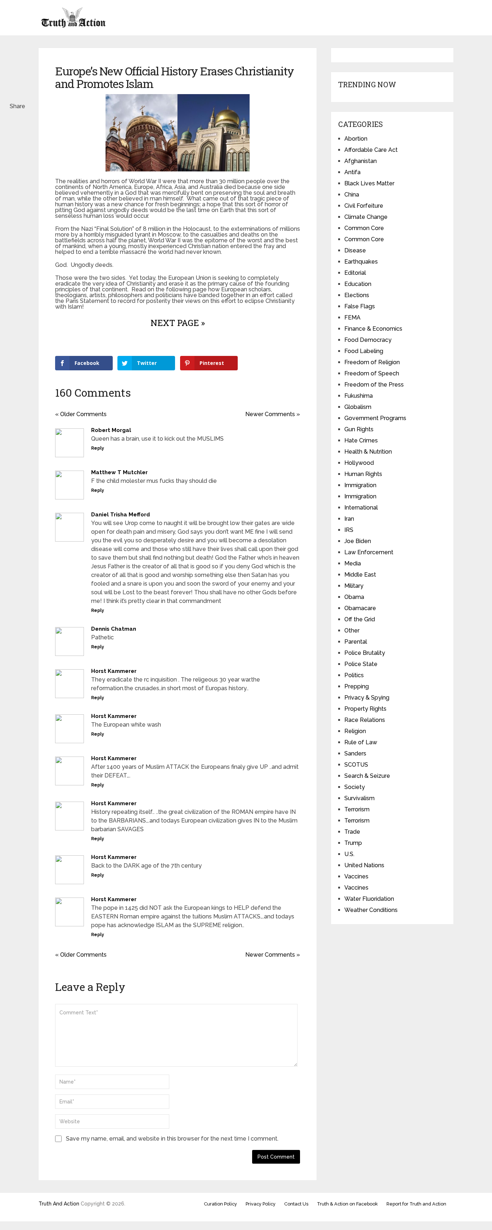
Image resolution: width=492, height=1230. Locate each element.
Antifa (352, 172)
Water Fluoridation (369, 898)
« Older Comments (81, 414)
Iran (349, 518)
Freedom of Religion (372, 362)
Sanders (355, 753)
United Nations (364, 865)
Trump (353, 842)
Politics (354, 675)
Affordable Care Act (371, 149)
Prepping (356, 686)
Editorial (355, 272)
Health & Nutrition (368, 451)
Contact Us (296, 1204)
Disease (355, 250)
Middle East (360, 574)
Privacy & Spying (366, 697)
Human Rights (363, 474)
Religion (355, 731)
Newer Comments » (272, 414)
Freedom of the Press (374, 384)
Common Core (364, 228)
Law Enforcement (368, 552)
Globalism (357, 407)
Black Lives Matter (369, 183)
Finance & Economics (373, 328)
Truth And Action (59, 1204)
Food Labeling (363, 351)
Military (353, 585)
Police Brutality (364, 652)
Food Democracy (368, 339)
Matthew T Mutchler (119, 472)
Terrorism (357, 809)
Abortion (355, 138)
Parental (355, 641)
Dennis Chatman (113, 629)
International (361, 507)
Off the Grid (359, 619)
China (351, 194)
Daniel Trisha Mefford (120, 514)
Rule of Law (360, 742)
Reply (97, 448)
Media (352, 563)
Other (351, 630)
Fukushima (358, 395)
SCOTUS (356, 764)
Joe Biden (357, 541)
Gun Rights (359, 429)
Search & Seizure (367, 775)
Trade (352, 831)
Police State (360, 664)
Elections (356, 295)
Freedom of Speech (371, 373)
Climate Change (366, 216)
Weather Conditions (371, 910)
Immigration (360, 485)
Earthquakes (361, 261)
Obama (354, 597)
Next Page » (178, 323)
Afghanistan (360, 161)
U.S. (349, 854)
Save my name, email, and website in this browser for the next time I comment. (172, 1138)
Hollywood (359, 462)
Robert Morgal (111, 430)
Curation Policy (220, 1204)
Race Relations (364, 720)
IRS (348, 529)
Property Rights (365, 708)
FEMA (352, 317)
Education (357, 284)
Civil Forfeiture (363, 205)
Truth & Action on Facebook (347, 1204)
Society (354, 787)
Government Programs (375, 418)
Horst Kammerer (114, 671)
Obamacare (360, 608)
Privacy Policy (261, 1204)
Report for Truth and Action (416, 1204)
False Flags (359, 306)
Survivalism (359, 798)
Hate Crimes (361, 440)
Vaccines (356, 876)
